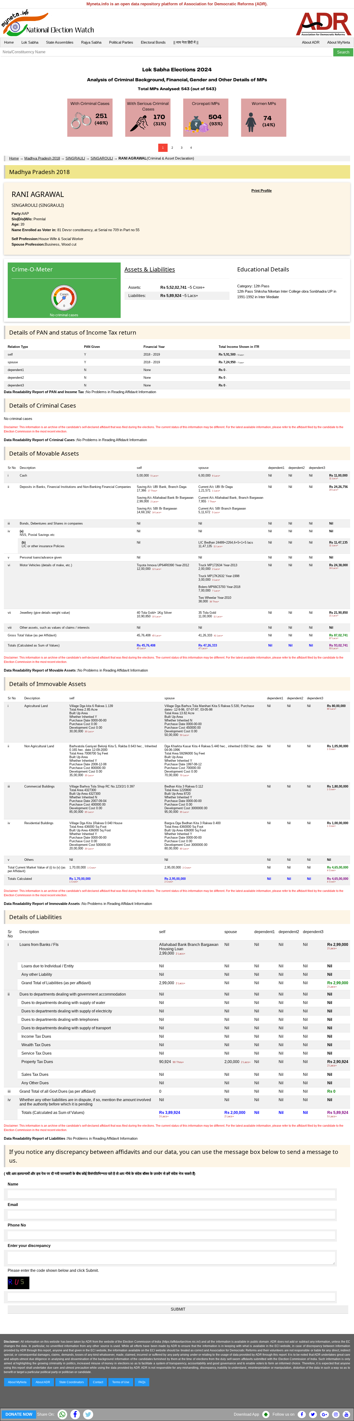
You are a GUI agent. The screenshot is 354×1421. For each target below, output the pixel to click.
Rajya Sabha (91, 42)
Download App (246, 1414)
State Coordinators (71, 1382)
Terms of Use (120, 1382)
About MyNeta (338, 42)
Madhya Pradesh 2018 (42, 158)
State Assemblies (59, 42)
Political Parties (121, 42)
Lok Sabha (29, 42)
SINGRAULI (75, 158)
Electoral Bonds (153, 42)
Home (9, 42)
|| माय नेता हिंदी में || (185, 42)
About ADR (311, 42)
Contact (98, 1382)
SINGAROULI (102, 158)
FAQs (141, 1382)
